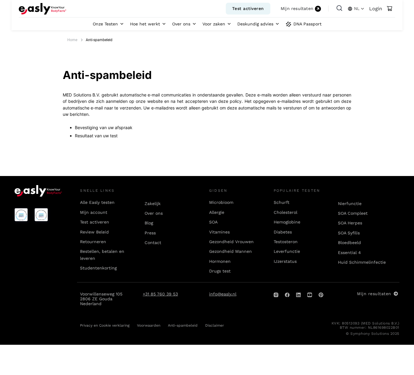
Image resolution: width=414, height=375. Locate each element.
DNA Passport (307, 23)
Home (72, 40)
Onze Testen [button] (105, 23)
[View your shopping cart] (389, 8)
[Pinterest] (321, 295)
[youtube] (310, 295)
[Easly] (42, 9)
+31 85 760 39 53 (160, 294)
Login (375, 8)
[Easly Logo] (38, 191)
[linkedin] (298, 295)
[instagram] (276, 295)
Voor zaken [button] (213, 23)
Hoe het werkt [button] (145, 23)
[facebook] (287, 295)
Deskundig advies (255, 23)
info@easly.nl (222, 294)
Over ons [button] (181, 23)
